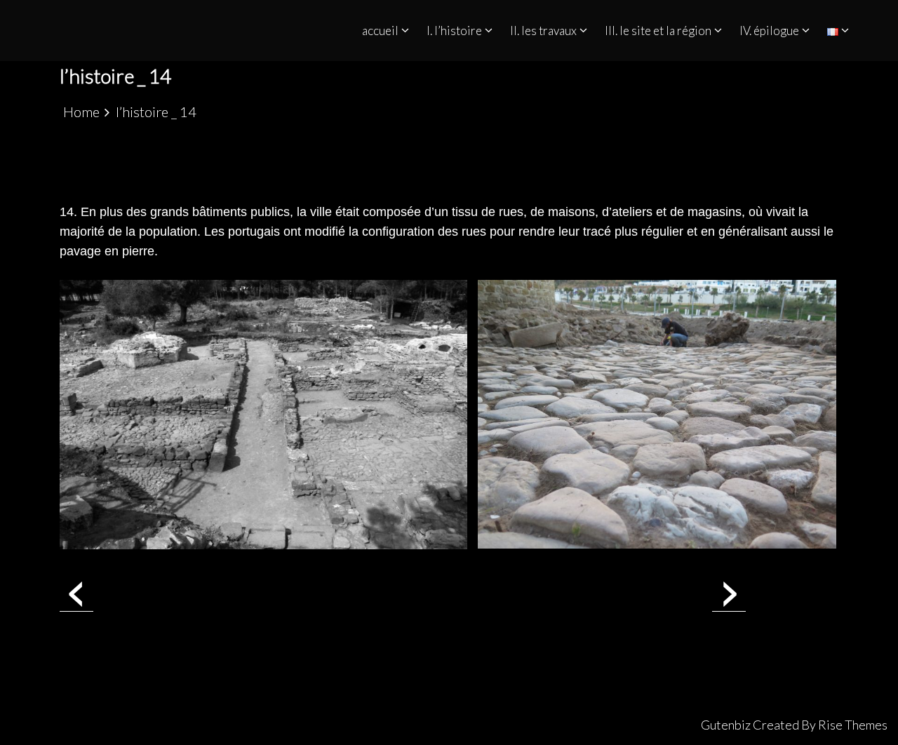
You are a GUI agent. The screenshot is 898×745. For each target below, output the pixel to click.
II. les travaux (543, 30)
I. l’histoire (454, 30)
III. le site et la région (658, 30)
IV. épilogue (769, 30)
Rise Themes (852, 724)
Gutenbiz (727, 724)
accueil (380, 30)
